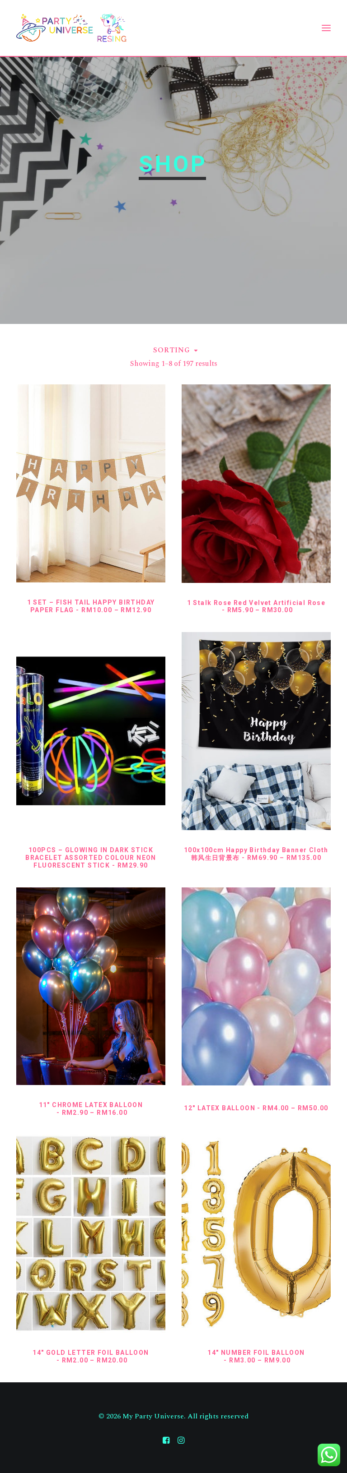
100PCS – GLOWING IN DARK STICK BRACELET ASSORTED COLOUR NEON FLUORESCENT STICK (90, 857)
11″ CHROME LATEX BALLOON (91, 1108)
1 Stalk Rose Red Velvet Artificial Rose (256, 606)
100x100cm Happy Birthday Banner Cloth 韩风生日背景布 (256, 853)
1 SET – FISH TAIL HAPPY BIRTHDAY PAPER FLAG (91, 606)
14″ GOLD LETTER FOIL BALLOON (91, 1356)
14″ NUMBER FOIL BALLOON (256, 1356)
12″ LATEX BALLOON (256, 1108)
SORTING (171, 350)
